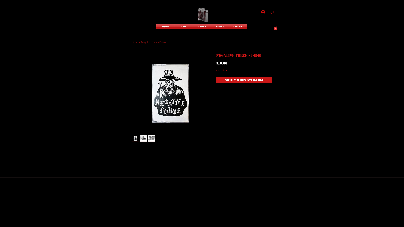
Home (135, 42)
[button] (275, 28)
